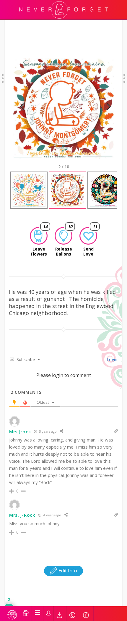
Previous (22, 114)
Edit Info (67, 570)
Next (106, 114)
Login (111, 359)
